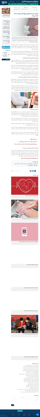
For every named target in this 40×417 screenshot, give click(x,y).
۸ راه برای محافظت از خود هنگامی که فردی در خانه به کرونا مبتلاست (28, 392)
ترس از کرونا (35, 165)
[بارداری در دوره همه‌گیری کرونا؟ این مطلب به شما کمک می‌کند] (24, 27)
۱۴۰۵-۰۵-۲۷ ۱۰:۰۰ (7, 43)
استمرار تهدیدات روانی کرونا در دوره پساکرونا (31, 375)
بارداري (16, 163)
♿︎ (37, 414)
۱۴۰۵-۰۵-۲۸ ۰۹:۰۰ (7, 39)
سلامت (29, 4)
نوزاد (24, 163)
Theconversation (27, 158)
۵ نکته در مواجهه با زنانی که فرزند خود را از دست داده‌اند (30, 367)
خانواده (15, 4)
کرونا (18, 163)
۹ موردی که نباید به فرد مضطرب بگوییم (32, 384)
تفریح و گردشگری (19, 4)
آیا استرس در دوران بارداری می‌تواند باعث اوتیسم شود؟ (30, 369)
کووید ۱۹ (22, 163)
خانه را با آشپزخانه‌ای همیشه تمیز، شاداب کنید (6, 27)
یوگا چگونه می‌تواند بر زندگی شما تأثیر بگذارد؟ (31, 371)
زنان (27, 163)
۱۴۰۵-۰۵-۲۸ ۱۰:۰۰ (7, 34)
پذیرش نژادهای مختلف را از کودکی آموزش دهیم (31, 390)
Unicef (22, 158)
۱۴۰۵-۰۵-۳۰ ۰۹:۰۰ (7, 25)
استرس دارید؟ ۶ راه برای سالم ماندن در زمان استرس (31, 287)
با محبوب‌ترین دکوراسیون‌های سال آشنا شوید (31, 385)
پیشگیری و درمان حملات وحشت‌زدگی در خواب (31, 386)
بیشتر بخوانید (34, 363)
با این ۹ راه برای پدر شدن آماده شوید (32, 383)
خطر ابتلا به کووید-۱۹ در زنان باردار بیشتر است (31, 372)
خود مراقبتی (15, 7)
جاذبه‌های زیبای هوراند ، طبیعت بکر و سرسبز (6, 23)
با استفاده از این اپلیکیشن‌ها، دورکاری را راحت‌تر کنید (31, 356)
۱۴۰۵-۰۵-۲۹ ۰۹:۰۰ (7, 29)
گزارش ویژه (32, 4)
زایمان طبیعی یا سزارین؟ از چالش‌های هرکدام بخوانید (31, 310)
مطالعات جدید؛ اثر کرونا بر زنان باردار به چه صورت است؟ (30, 366)
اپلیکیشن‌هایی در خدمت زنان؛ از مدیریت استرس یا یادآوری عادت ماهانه (28, 241)
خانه (35, 4)
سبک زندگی (25, 4)
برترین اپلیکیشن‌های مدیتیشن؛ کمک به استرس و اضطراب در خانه (25, 144)
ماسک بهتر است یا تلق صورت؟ (33, 388)
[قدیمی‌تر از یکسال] (24, 186)
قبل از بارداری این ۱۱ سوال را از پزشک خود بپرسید (31, 195)
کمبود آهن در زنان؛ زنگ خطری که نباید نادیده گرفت (6, 15)
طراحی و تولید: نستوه (35, 415)
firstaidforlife (33, 158)
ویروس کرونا (31, 163)
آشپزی (12, 4)
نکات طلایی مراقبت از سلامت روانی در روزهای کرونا (28, 141)
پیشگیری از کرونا (30, 165)
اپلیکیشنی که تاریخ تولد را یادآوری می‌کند (32, 264)
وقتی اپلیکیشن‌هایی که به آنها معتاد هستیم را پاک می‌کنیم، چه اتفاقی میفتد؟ (27, 389)
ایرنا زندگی (30, 2)
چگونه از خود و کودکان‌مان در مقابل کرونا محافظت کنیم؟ (30, 333)
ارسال (12, 405)
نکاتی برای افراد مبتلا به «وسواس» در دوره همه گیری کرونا (30, 218)
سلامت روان (35, 163)
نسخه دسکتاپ (20, 410)
